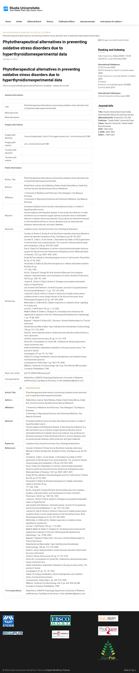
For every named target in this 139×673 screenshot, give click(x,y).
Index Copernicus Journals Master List (114, 76)
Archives (14, 32)
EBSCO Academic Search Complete (113, 70)
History (50, 21)
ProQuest (102, 82)
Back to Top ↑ (130, 670)
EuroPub (101, 87)
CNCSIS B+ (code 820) (107, 59)
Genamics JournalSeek (108, 84)
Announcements (87, 21)
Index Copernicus (105, 56)
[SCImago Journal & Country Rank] (113, 40)
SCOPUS (102, 67)
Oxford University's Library (109, 96)
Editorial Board (34, 21)
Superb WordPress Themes (58, 670)
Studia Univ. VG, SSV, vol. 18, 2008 (34, 32)
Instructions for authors (111, 21)
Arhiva (19, 21)
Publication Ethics (67, 21)
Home (8, 21)
